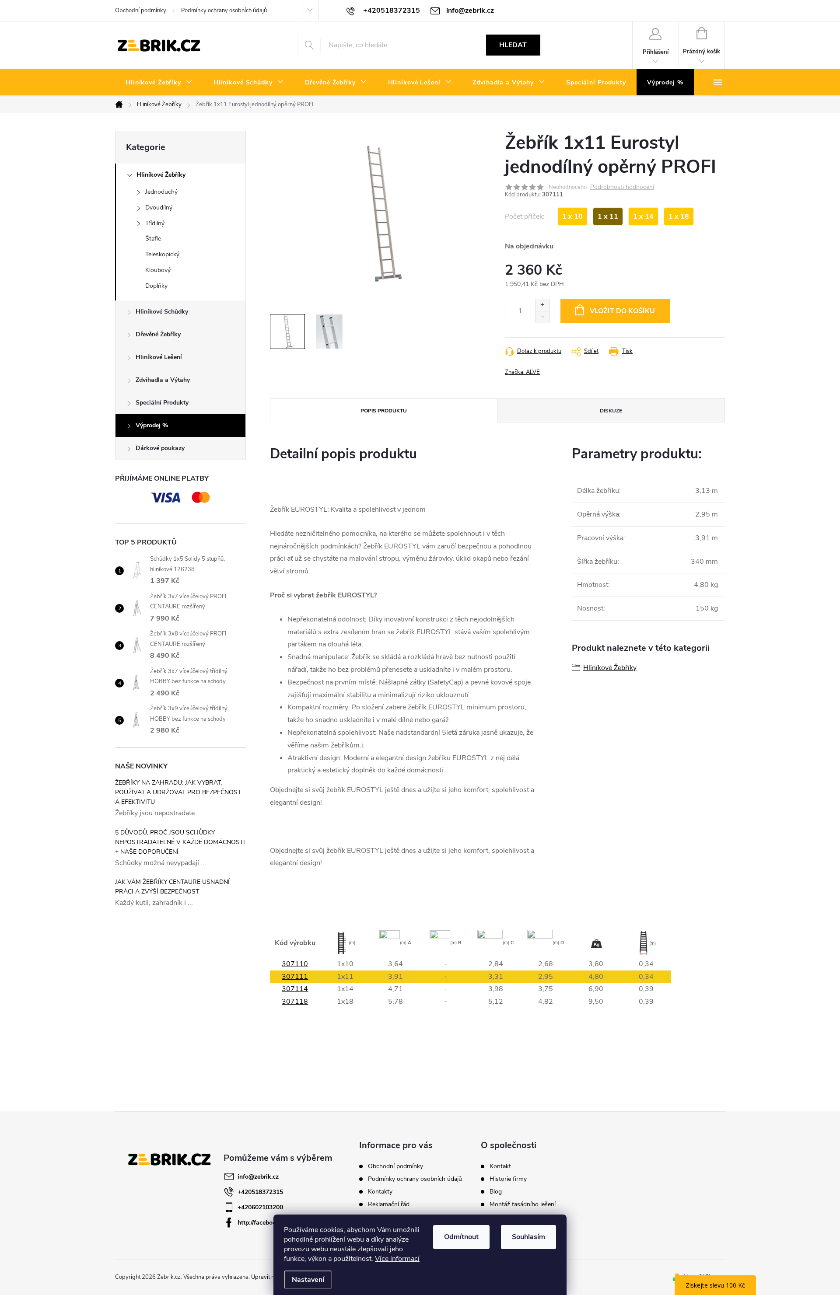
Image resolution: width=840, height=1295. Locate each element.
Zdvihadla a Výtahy (163, 380)
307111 (295, 976)
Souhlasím (528, 1237)
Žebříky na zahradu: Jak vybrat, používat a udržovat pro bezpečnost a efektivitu (178, 792)
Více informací (397, 1259)
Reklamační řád (389, 1204)
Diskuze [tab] (611, 410)
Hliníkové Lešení (159, 357)
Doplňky (156, 286)
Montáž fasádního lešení (523, 1204)
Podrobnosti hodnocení (622, 187)
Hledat (513, 45)
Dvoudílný (158, 207)
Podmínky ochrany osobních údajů (224, 10)
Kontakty (380, 1191)
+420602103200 (260, 1207)
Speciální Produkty (162, 402)
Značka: (522, 372)
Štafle (153, 238)
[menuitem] (159, 82)
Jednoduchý (161, 192)
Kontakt (500, 1166)
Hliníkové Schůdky (162, 311)
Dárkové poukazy (160, 448)
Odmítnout (461, 1237)
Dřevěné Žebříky (158, 334)
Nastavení (308, 1280)
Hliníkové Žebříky (161, 175)
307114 (295, 989)
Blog (496, 1191)
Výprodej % (152, 425)
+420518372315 (260, 1192)
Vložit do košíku (622, 311)
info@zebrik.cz (258, 1177)
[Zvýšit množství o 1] (542, 305)
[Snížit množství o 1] (542, 317)
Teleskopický (162, 254)
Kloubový (158, 270)
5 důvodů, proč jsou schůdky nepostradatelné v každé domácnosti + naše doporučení (180, 842)
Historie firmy (508, 1179)
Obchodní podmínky (140, 10)
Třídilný (154, 223)
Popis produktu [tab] (383, 410)
